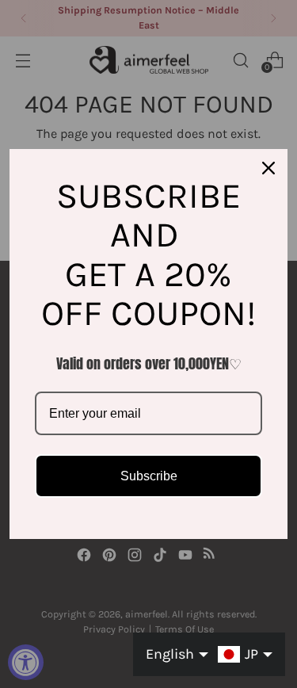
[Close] (268, 168)
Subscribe (148, 476)
